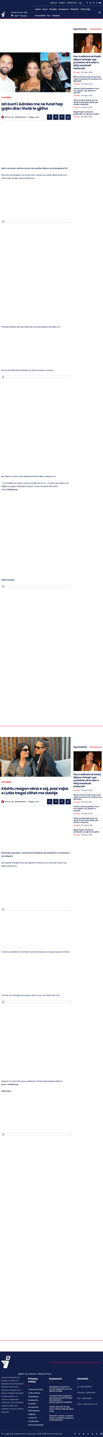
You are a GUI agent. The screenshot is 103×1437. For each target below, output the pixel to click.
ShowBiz (6, 97)
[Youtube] (100, 3)
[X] (96, 3)
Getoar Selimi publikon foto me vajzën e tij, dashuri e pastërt (86, 90)
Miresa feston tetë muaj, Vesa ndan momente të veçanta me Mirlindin (87, 79)
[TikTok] (93, 3)
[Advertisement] (36, 145)
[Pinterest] (62, 117)
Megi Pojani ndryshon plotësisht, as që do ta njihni (86, 113)
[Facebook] (87, 3)
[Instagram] (90, 3)
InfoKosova (20, 117)
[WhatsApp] (68, 117)
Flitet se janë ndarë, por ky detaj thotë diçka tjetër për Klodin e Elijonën (85, 102)
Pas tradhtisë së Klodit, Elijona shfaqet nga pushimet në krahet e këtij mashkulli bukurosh (87, 62)
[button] (80, 3)
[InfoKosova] (3, 117)
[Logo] (5, 14)
